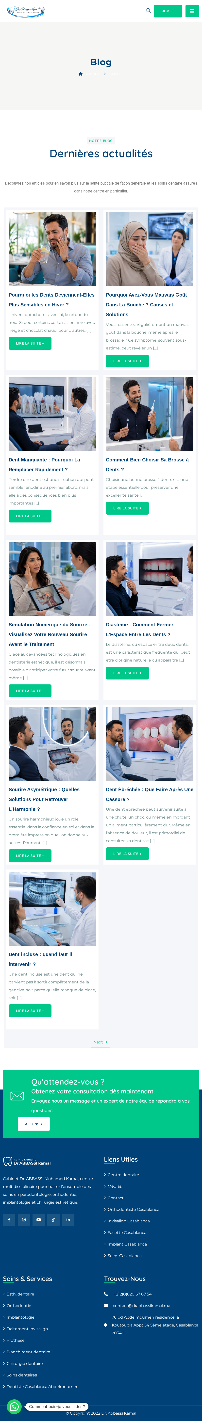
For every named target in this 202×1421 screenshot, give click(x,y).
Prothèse (16, 1340)
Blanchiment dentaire (28, 1352)
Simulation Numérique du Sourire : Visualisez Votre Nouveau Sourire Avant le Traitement (49, 634)
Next (98, 1042)
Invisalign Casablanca (129, 1221)
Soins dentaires (22, 1375)
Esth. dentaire (20, 1294)
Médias (115, 1186)
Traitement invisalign (27, 1328)
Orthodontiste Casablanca (133, 1209)
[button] (14, 1406)
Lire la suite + (30, 343)
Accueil (92, 74)
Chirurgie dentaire (25, 1363)
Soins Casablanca (125, 1255)
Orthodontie (19, 1305)
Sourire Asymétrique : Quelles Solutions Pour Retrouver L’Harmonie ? (44, 799)
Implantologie (20, 1317)
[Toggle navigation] (192, 11)
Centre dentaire (123, 1174)
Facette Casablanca (127, 1232)
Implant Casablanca (127, 1244)
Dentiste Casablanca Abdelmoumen (43, 1386)
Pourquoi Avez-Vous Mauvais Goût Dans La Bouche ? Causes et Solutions (146, 304)
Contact (116, 1198)
